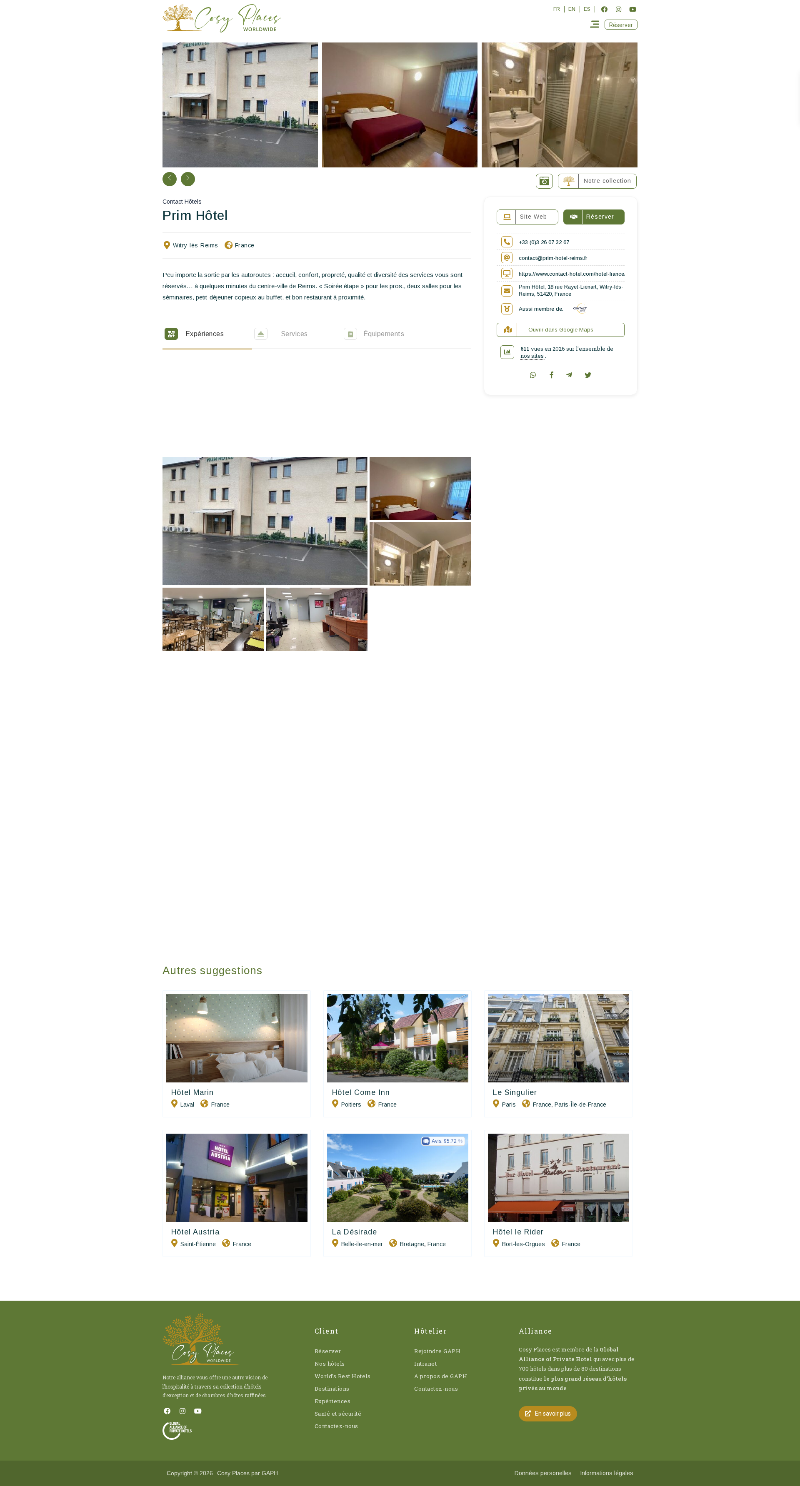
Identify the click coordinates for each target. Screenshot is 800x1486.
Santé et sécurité (338, 1413)
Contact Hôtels (182, 201)
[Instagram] (618, 9)
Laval (187, 1104)
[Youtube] (633, 9)
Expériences (333, 1401)
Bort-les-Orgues (523, 1244)
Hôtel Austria (195, 1232)
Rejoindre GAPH (437, 1351)
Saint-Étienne (198, 1244)
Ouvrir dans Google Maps (560, 330)
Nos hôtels (330, 1363)
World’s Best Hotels (343, 1376)
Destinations (332, 1388)
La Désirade (354, 1232)
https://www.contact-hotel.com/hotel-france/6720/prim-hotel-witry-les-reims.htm (616, 274)
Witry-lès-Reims (195, 245)
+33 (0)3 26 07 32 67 (544, 242)
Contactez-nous (336, 1426)
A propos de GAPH (440, 1376)
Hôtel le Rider (518, 1232)
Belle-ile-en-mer (362, 1244)
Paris (509, 1104)
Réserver (328, 1351)
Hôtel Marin (192, 1092)
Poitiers (351, 1104)
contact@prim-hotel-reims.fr (553, 258)
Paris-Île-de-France (580, 1104)
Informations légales (606, 1473)
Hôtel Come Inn (361, 1092)
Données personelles (543, 1473)
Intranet (425, 1363)
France (245, 245)
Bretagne (412, 1244)
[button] (621, 25)
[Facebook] (604, 9)
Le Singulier (515, 1092)
